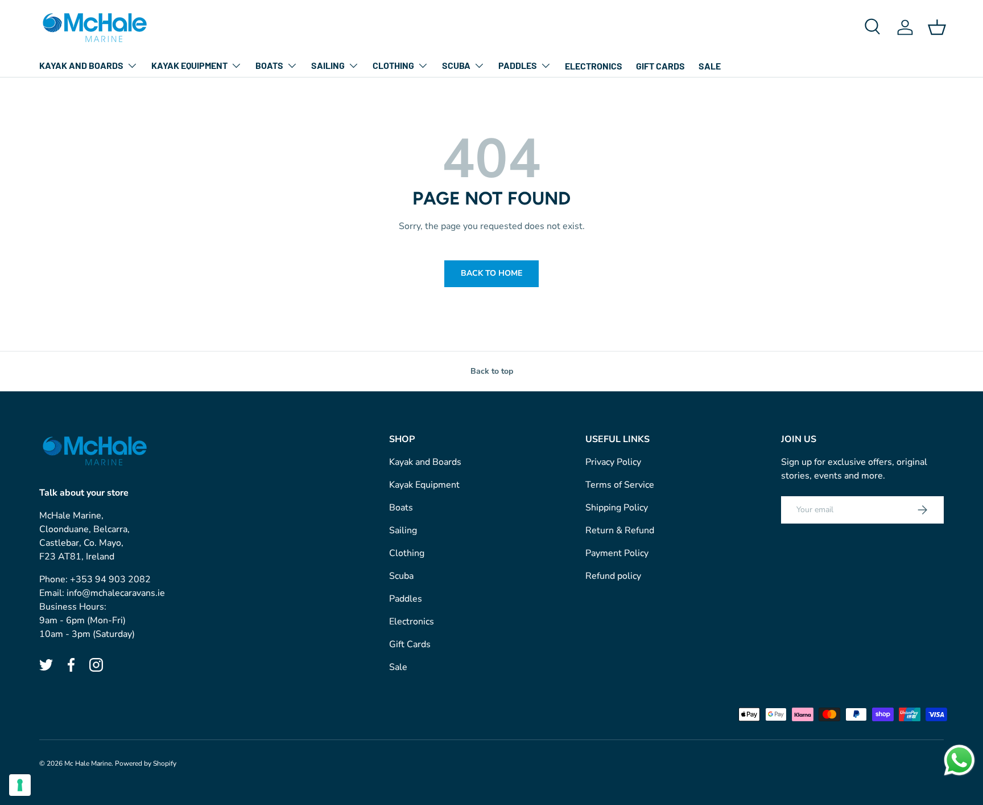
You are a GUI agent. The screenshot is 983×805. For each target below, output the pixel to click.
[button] (936, 27)
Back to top (491, 371)
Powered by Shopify (145, 763)
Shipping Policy (616, 507)
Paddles (517, 65)
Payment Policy (617, 553)
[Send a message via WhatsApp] (959, 760)
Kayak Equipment (189, 65)
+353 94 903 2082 (110, 579)
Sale (710, 65)
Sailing (328, 65)
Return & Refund (619, 530)
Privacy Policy (613, 462)
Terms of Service (619, 485)
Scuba (456, 65)
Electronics (593, 65)
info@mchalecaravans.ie (116, 593)
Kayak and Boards (81, 65)
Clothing (393, 65)
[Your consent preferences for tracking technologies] (20, 785)
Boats (269, 65)
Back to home (491, 273)
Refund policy (613, 576)
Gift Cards (660, 65)
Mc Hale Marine (87, 763)
